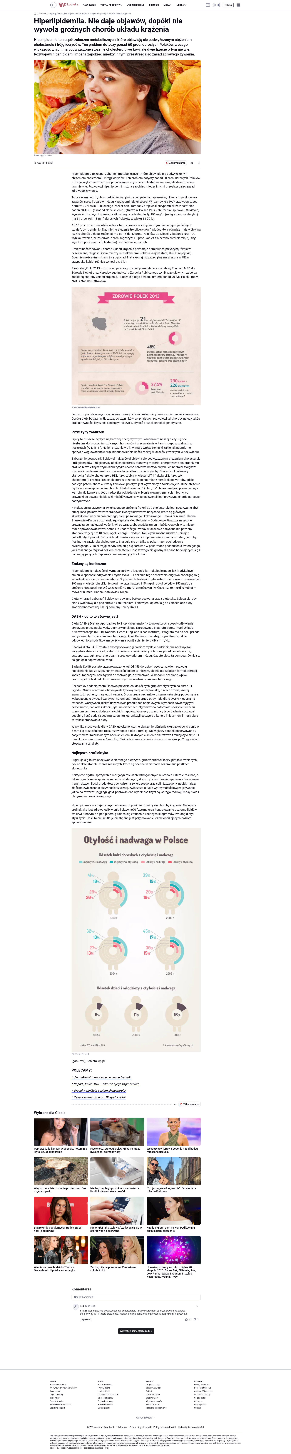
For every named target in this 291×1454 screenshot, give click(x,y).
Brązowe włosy (152, 1398)
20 (190, 1319)
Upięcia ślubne (200, 1398)
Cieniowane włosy (153, 1388)
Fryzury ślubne (104, 1388)
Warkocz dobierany (202, 1395)
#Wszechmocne (135, 5)
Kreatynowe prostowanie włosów (63, 1388)
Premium (154, 5)
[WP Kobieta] (71, 5)
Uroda (180, 5)
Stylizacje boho (104, 1408)
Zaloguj (228, 5)
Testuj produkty (110, 5)
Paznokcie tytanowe (202, 1388)
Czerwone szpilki (153, 1395)
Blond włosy (55, 1398)
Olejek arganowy (56, 1395)
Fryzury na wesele (201, 1385)
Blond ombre (55, 1391)
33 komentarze (177, 162)
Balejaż (149, 1391)
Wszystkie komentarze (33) (135, 1331)
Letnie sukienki (104, 1391)
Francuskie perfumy (58, 1385)
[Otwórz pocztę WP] (208, 5)
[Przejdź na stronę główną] (53, 7)
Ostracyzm (198, 1401)
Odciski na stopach (57, 1408)
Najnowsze (89, 5)
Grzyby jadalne (200, 1405)
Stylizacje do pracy (105, 1401)
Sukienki (197, 1408)
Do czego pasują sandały (108, 1395)
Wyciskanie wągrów (154, 1401)
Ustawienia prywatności (190, 1427)
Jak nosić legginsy (105, 1398)
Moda (167, 5)
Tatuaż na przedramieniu (156, 1408)
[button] (216, 5)
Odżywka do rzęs (153, 1385)
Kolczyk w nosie (152, 1405)
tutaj (107, 1448)
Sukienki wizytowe (105, 1405)
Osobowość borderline (203, 1391)
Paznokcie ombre (57, 1401)
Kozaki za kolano (105, 1385)
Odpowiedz (86, 1319)
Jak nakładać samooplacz (60, 1405)
